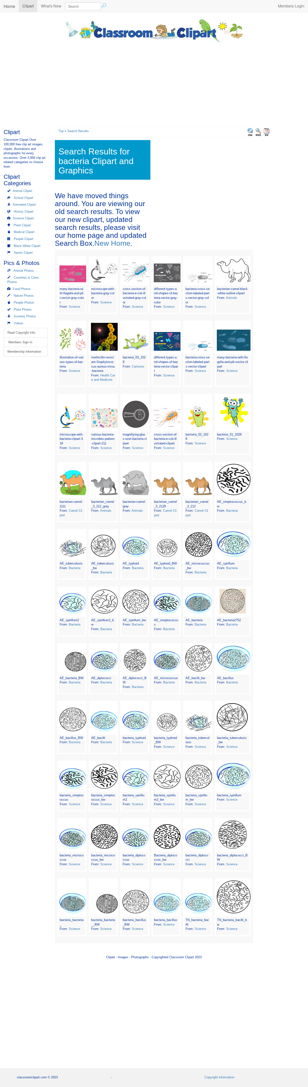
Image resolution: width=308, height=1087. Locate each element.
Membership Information (24, 351)
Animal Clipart (22, 191)
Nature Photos (24, 295)
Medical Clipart (24, 232)
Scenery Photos (25, 316)
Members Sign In (19, 342)
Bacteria (232, 510)
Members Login (291, 6)
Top (61, 131)
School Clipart (23, 198)
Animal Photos (23, 270)
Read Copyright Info (21, 332)
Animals (231, 298)
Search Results (78, 131)
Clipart (29, 6)
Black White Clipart (27, 246)
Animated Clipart (24, 204)
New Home (112, 243)
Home (9, 6)
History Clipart (23, 211)
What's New (51, 6)
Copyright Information (219, 1077)
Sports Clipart (23, 252)
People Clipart (23, 239)
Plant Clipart (22, 225)
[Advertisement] (154, 83)
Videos (18, 323)
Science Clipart (23, 218)
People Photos (24, 302)
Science (74, 306)
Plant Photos (23, 309)
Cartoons (138, 366)
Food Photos (22, 289)
